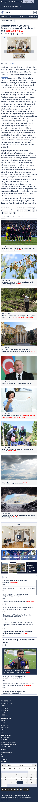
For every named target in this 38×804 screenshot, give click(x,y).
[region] (19, 637)
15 (31, 777)
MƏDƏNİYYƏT (5, 715)
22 (31, 780)
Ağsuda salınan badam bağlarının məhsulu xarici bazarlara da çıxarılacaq (17, 283)
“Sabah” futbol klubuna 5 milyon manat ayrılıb (16, 383)
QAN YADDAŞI (5, 725)
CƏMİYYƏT (4, 713)
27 (22, 782)
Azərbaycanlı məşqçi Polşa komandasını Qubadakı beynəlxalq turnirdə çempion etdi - (18, 684)
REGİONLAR (4, 710)
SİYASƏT (3, 705)
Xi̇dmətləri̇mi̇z (6, 747)
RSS (2, 757)
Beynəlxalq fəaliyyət (8, 744)
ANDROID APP (5, 759)
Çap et (15, 34)
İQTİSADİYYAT (5, 708)
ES (13, 6)
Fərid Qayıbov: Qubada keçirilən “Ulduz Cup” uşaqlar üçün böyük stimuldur (17, 671)
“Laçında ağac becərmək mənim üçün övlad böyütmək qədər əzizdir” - (19, 316)
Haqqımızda (5, 737)
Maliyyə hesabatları (8, 742)
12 (16, 777)
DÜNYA (3, 723)
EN (6, 6)
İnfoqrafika (5, 727)
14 (26, 777)
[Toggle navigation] (34, 12)
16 (35, 777)
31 (6, 785)
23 (35, 780)
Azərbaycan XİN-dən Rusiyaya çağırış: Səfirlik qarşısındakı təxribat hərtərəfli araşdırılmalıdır (18, 350)
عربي (16, 6)
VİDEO (3, 730)
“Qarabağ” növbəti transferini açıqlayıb (18, 601)
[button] (19, 45)
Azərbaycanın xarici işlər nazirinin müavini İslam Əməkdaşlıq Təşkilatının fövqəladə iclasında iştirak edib (18, 624)
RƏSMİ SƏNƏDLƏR (6, 703)
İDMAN (3, 720)
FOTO (2, 732)
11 (11, 777)
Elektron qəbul (6, 752)
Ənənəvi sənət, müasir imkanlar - (18, 416)
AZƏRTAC (13, 63)
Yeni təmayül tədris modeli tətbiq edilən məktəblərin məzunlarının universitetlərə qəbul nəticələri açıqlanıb (18, 640)
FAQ (2, 754)
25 (11, 782)
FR (10, 6)
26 (16, 782)
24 (6, 782)
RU (4, 6)
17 (6, 780)
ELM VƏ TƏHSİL (6, 718)
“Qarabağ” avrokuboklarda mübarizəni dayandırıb (14, 581)
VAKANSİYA (4, 749)
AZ (2, 6)
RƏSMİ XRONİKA (8, 20)
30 (35, 782)
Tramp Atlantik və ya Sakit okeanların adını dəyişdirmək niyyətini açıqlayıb (15, 595)
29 (31, 782)
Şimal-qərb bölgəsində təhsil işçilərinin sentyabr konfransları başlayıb (14, 692)
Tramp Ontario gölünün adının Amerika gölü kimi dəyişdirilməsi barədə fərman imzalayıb (17, 608)
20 (22, 780)
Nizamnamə (5, 740)
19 (16, 780)
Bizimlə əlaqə (6, 735)
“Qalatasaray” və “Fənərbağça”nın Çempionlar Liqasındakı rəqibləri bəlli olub (16, 616)
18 (11, 780)
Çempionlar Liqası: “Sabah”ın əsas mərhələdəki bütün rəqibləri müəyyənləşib (18, 249)
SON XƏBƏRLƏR (9, 577)
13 (22, 777)
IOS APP (3, 761)
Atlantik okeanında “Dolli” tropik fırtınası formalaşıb (18, 588)
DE (8, 6)
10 (6, 777)
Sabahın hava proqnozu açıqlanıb (14, 483)
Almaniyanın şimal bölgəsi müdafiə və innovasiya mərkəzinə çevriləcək (14, 677)
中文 (20, 6)
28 (26, 782)
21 (26, 780)
